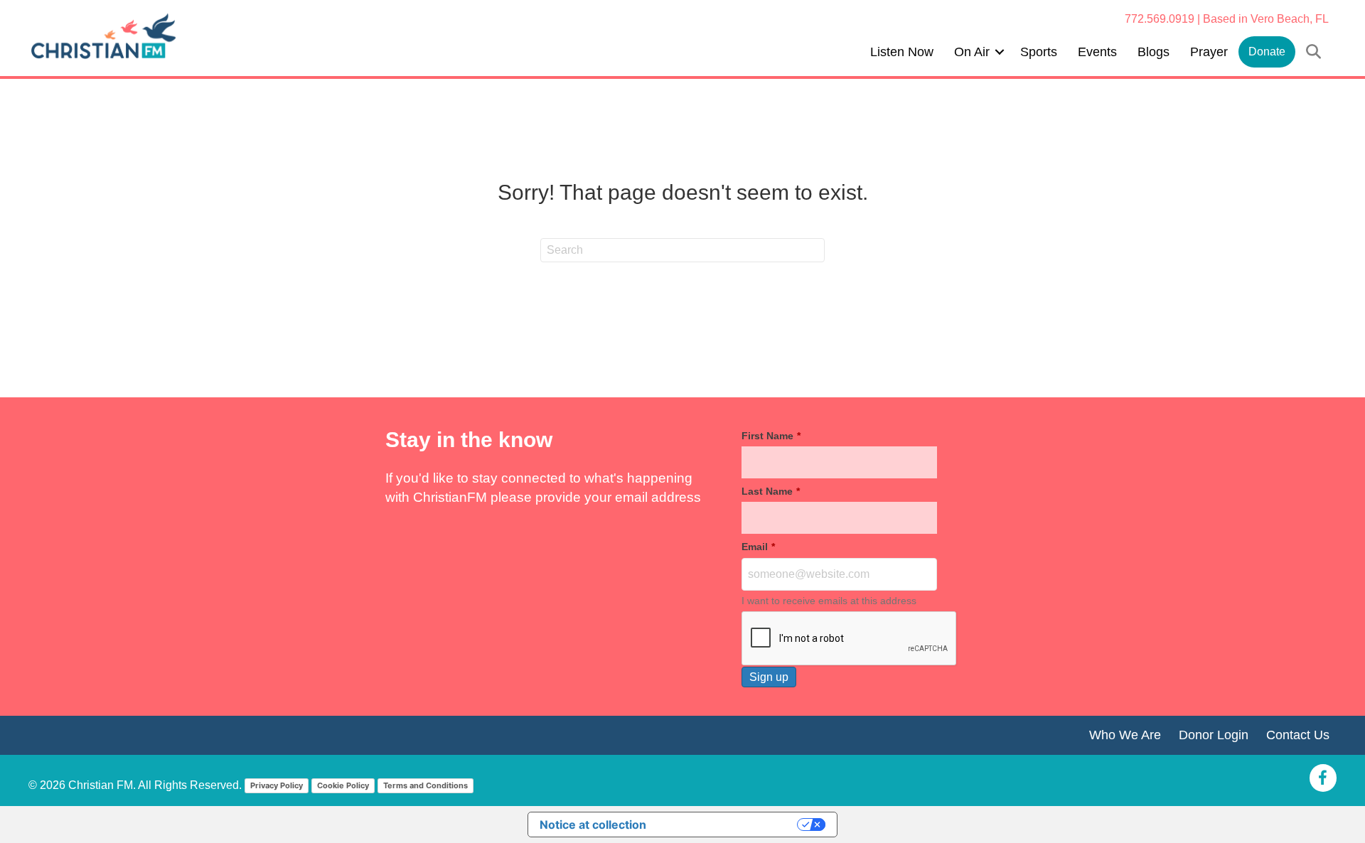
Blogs (1153, 52)
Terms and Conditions (425, 785)
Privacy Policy (276, 785)
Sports (1038, 52)
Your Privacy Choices (729, 824)
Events (1097, 52)
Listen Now (901, 52)
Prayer (1209, 52)
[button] (1000, 52)
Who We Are (1125, 735)
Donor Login (1213, 735)
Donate (1266, 51)
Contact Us (1297, 735)
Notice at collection (593, 824)
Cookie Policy (343, 785)
